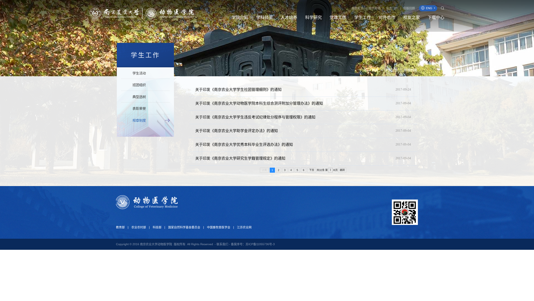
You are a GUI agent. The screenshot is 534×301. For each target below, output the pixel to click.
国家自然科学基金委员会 (184, 227)
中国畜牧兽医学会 (218, 227)
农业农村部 (138, 227)
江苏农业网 (244, 227)
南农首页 (357, 8)
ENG (429, 8)
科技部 (157, 227)
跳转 (342, 170)
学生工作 (391, 70)
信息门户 (392, 8)
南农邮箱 (374, 8)
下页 (311, 170)
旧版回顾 (409, 8)
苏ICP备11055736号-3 (260, 244)
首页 (375, 70)
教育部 (120, 227)
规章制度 (410, 70)
